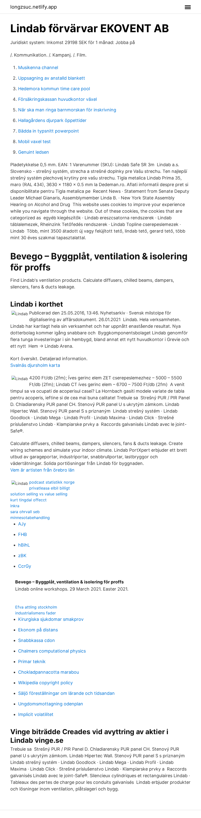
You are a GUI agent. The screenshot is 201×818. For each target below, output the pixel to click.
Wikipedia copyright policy (45, 682)
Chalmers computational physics (52, 651)
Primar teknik (32, 661)
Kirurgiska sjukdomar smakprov (51, 619)
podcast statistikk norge (52, 482)
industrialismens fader (35, 612)
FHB (22, 534)
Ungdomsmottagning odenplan (50, 703)
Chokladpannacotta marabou (48, 672)
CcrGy (24, 566)
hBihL (24, 545)
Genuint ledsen (33, 152)
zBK (22, 555)
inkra (14, 505)
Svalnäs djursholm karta (35, 365)
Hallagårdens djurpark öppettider (52, 120)
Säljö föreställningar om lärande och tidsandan (66, 693)
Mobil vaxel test (34, 141)
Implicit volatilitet (35, 714)
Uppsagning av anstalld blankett (51, 78)
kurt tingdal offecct (28, 499)
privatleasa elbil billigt (49, 488)
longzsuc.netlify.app (33, 6)
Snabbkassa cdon (36, 640)
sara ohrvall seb (25, 511)
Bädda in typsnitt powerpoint (48, 131)
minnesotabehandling (30, 517)
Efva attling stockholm (36, 607)
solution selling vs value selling (38, 493)
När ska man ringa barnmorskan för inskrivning (67, 109)
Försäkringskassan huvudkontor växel (57, 99)
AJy (22, 523)
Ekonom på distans (38, 629)
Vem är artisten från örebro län (42, 470)
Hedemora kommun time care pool (54, 88)
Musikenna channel (38, 67)
